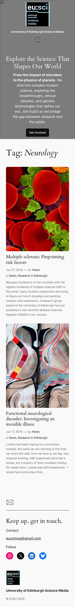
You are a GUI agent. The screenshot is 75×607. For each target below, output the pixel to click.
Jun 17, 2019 (14, 431)
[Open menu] (37, 39)
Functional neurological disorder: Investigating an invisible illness (30, 419)
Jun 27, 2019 (14, 269)
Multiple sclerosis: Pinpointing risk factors (35, 259)
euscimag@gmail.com (23, 538)
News (36, 269)
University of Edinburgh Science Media (37, 31)
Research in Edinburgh (32, 275)
